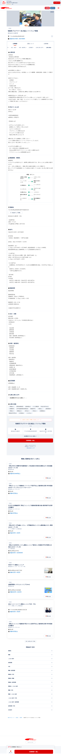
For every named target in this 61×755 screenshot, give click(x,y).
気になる (49, 478)
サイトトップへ (30, 742)
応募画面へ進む (30, 440)
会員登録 (47, 8)
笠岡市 (21, 717)
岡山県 (17, 717)
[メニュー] (58, 8)
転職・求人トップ (11, 717)
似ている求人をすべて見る (30, 641)
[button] (31, 2)
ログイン (53, 8)
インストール (57, 2)
